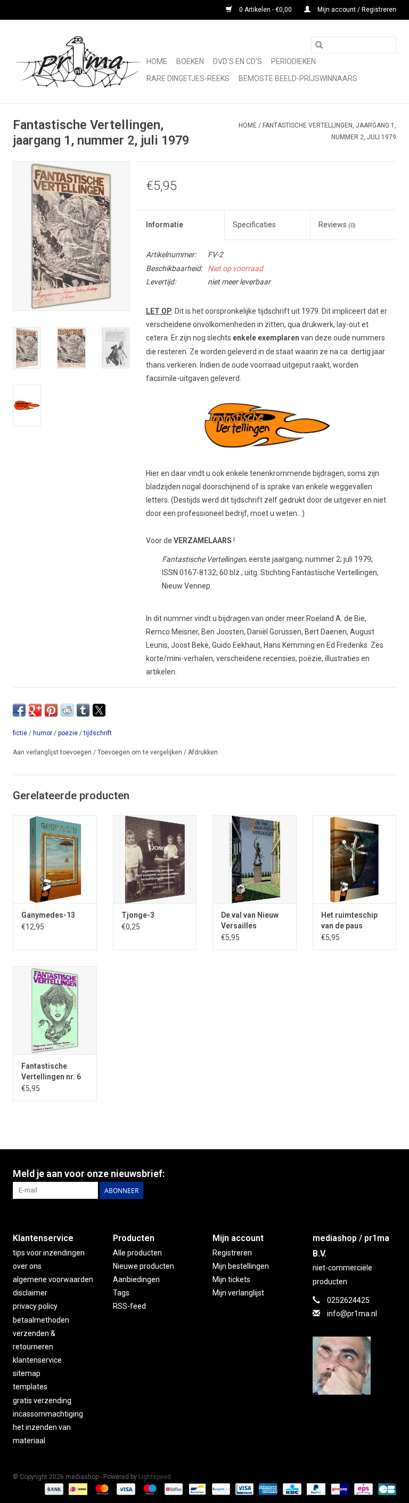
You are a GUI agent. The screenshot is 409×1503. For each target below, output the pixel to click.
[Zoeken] (319, 44)
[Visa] (125, 1488)
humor (42, 733)
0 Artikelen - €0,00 (265, 9)
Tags (121, 1293)
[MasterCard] (101, 1488)
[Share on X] (99, 710)
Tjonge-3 (137, 915)
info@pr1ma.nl (352, 1313)
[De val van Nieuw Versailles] (254, 859)
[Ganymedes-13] (55, 859)
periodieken (293, 61)
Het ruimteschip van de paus (349, 920)
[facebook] (355, 1366)
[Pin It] (51, 710)
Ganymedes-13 (48, 915)
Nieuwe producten (143, 1266)
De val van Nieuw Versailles (250, 920)
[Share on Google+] (35, 710)
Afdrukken (203, 752)
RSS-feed (129, 1306)
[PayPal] (315, 1488)
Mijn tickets (231, 1279)
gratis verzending (42, 1400)
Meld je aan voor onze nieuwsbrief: (89, 1173)
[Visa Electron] (243, 1488)
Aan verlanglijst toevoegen (53, 752)
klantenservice (37, 1360)
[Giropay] (338, 1488)
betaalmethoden (41, 1320)
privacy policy (35, 1306)
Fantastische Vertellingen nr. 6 (51, 1071)
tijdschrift (98, 733)
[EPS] (362, 1488)
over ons (27, 1266)
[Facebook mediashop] (387, 1173)
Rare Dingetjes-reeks (188, 78)
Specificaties (254, 224)
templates (30, 1386)
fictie (20, 733)
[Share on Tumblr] (83, 710)
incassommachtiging (48, 1414)
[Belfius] (172, 1488)
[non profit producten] (78, 62)
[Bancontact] (196, 1488)
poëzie (68, 733)
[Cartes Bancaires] (385, 1488)
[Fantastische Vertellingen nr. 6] (55, 1010)
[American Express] (267, 1488)
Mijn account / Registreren (356, 9)
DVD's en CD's (237, 61)
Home (156, 61)
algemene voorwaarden (53, 1279)
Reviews (337, 224)
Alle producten (137, 1252)
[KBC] (290, 1488)
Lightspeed (154, 1477)
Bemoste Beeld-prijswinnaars (298, 78)
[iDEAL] (76, 1488)
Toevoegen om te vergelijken (140, 752)
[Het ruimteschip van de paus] (355, 859)
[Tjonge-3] (155, 859)
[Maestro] (149, 1488)
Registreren (232, 1252)
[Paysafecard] (220, 1488)
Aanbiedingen (136, 1279)
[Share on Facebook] (19, 710)
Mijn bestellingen (240, 1266)
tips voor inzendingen (49, 1252)
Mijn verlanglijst (238, 1293)
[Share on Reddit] (67, 710)
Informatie (164, 224)
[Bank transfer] (53, 1488)
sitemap (26, 1373)
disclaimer (30, 1293)
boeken (190, 61)
